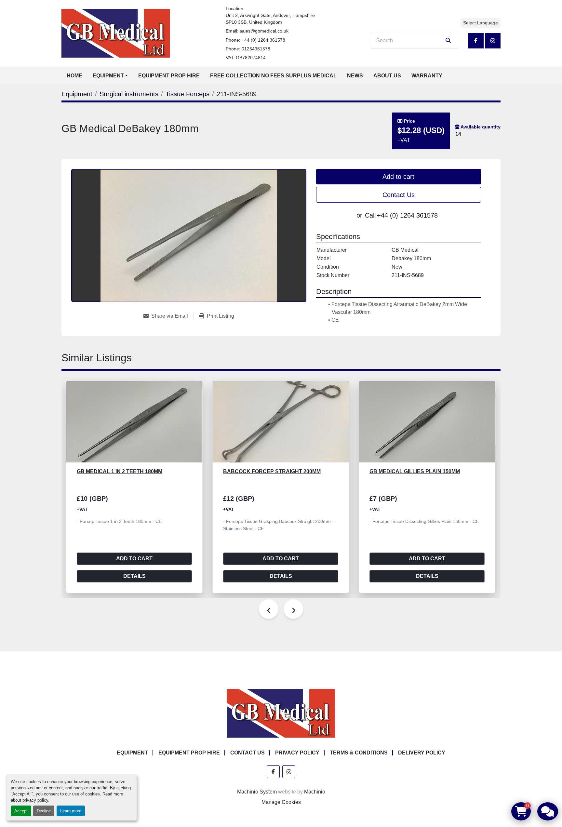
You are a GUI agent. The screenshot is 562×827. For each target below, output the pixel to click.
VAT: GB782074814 (246, 57)
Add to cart (398, 176)
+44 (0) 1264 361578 (263, 40)
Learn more (70, 810)
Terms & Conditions (359, 752)
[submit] (448, 40)
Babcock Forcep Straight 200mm (272, 471)
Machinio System (257, 791)
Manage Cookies (281, 802)
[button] (110, 76)
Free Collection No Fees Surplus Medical (273, 75)
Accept (21, 810)
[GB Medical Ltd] (281, 713)
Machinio (314, 791)
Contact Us (398, 194)
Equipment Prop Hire (169, 75)
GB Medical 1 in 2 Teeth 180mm (119, 471)
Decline (44, 810)
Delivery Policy (421, 752)
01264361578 (256, 48)
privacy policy (35, 800)
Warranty (426, 75)
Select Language (480, 22)
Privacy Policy (297, 752)
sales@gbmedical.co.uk (264, 30)
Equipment (108, 75)
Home (74, 75)
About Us (387, 75)
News (355, 75)
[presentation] (268, 609)
